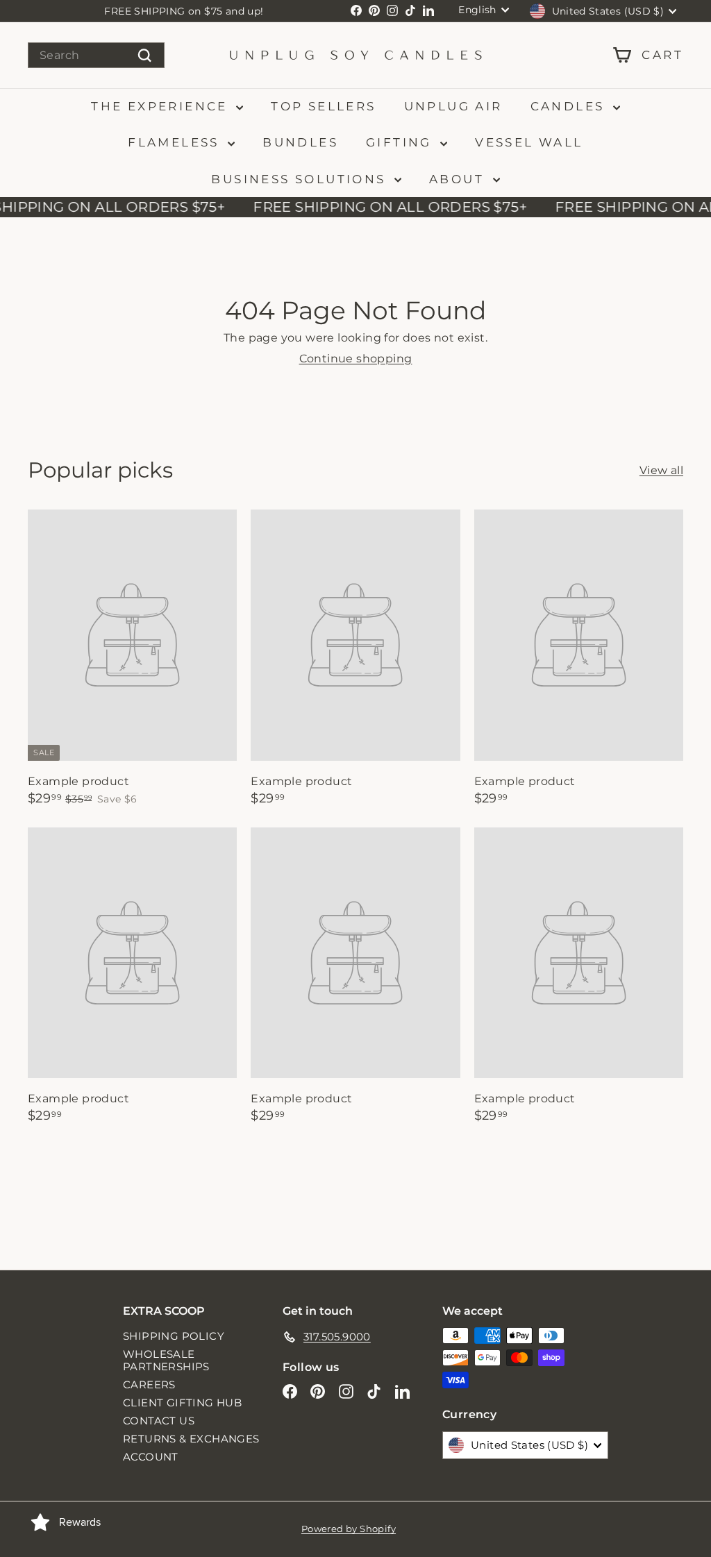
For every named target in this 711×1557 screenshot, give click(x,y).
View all (661, 470)
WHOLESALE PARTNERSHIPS (166, 1360)
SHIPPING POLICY (173, 1336)
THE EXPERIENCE (162, 106)
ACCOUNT (150, 1456)
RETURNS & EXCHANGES (191, 1438)
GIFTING (401, 142)
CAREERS (149, 1384)
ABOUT (459, 179)
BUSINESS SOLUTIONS (301, 179)
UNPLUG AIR (453, 106)
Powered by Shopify (348, 1528)
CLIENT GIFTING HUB (182, 1402)
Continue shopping (355, 358)
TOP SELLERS (323, 106)
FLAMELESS (176, 142)
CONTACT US (158, 1420)
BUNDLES (300, 142)
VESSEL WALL (529, 142)
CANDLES (570, 106)
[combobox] (96, 55)
